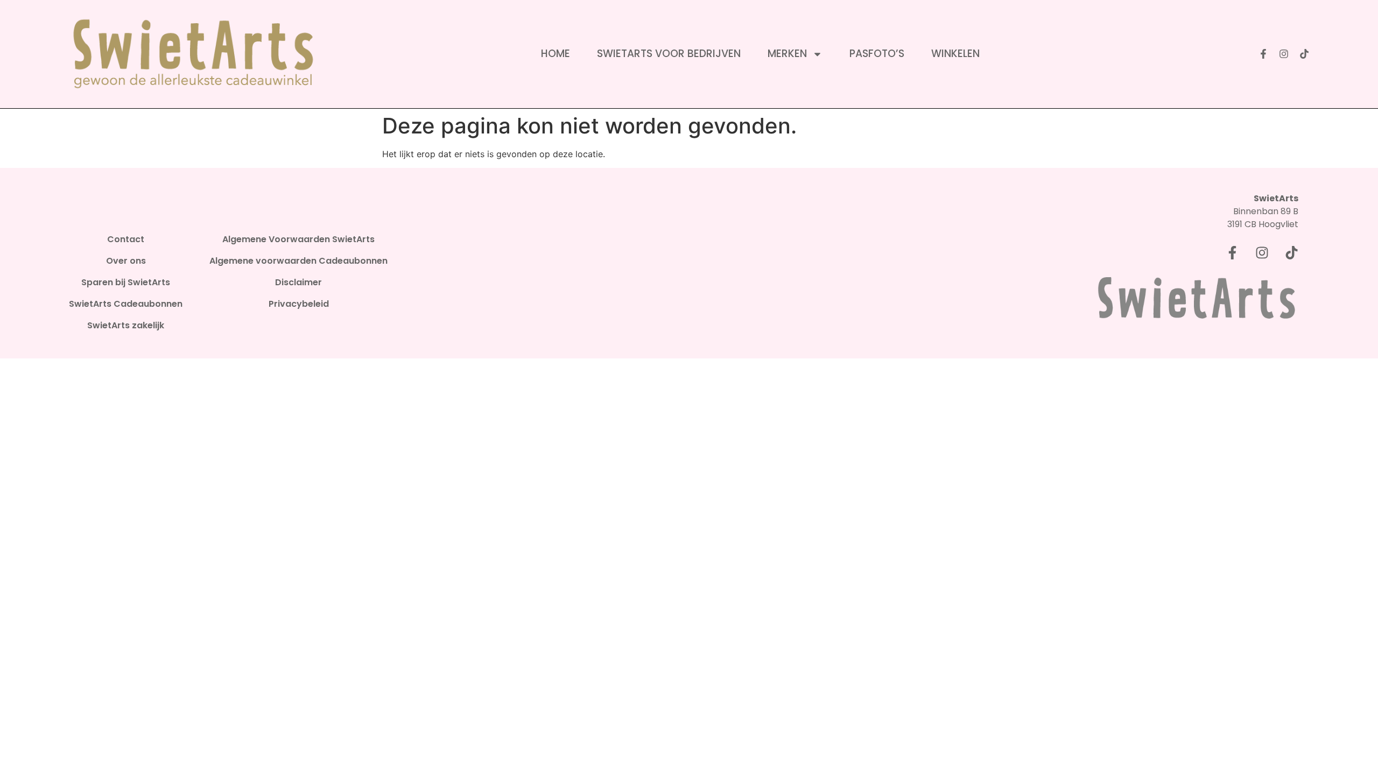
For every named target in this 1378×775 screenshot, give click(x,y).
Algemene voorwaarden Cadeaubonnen (298, 261)
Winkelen (955, 53)
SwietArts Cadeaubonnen (125, 304)
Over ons (126, 261)
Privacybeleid (299, 304)
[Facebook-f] (1263, 54)
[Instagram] (1284, 54)
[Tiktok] (1304, 54)
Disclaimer (298, 282)
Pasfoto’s (876, 53)
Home (555, 53)
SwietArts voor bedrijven (669, 53)
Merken (787, 53)
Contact (125, 239)
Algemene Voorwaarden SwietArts (298, 239)
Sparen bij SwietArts (125, 282)
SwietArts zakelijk (125, 325)
